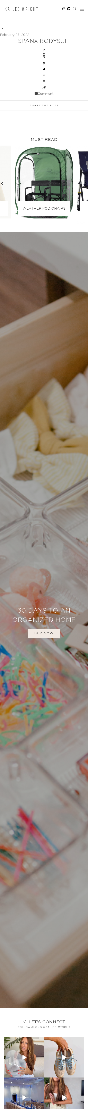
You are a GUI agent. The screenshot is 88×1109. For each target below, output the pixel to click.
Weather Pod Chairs (44, 208)
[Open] (24, 1057)
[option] (44, 181)
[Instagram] (40, 1073)
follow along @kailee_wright (44, 1027)
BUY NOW (44, 633)
